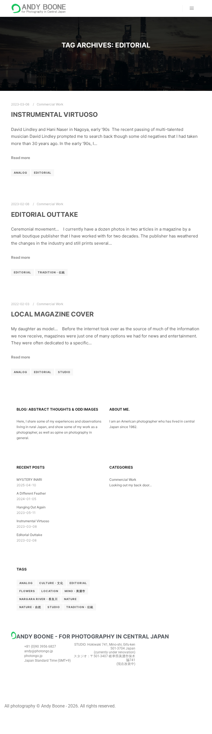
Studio (64, 372)
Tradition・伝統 (51, 272)
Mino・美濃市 (75, 591)
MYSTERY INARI (29, 479)
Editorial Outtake (44, 214)
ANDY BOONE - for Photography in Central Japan (92, 636)
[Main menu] (192, 8)
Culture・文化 (51, 583)
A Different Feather (31, 493)
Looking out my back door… (130, 485)
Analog (20, 172)
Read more (20, 157)
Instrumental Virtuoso (54, 114)
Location (49, 591)
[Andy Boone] (38, 8)
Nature (70, 599)
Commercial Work (50, 104)
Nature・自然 (30, 607)
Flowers (27, 591)
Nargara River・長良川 (38, 599)
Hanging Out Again (31, 507)
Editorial (42, 172)
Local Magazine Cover (52, 314)
